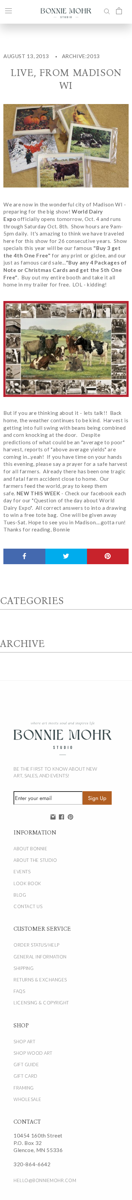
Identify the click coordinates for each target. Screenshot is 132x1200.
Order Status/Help (37, 945)
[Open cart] (119, 10)
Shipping (24, 968)
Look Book (27, 883)
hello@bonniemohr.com (45, 1180)
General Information (40, 956)
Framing (24, 1088)
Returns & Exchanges (40, 979)
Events (22, 871)
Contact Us (28, 906)
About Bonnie (30, 848)
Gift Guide (26, 1064)
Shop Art (24, 1041)
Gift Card (26, 1076)
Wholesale (28, 1099)
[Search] (107, 10)
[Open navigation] (8, 10)
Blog (20, 895)
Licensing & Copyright (41, 1002)
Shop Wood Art (33, 1053)
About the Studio (35, 860)
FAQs (19, 991)
